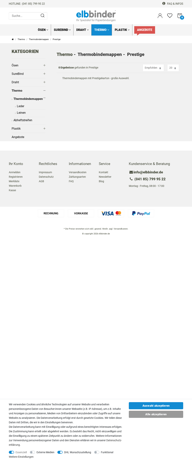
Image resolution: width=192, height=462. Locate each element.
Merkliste (14, 181)
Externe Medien (45, 452)
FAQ (71, 181)
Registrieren (16, 176)
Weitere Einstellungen (21, 456)
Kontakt (103, 172)
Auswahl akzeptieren (156, 405)
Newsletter (105, 176)
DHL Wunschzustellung (77, 452)
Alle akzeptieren (155, 414)
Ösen (42, 30)
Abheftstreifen (23, 120)
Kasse (12, 190)
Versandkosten (77, 172)
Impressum (45, 172)
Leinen (21, 112)
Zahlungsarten (77, 176)
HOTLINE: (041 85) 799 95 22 (27, 3)
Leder (20, 106)
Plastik (121, 30)
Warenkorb (15, 185)
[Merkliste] (169, 17)
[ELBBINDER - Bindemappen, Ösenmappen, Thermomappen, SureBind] (96, 15)
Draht (81, 30)
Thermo (100, 30)
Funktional (107, 452)
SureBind (61, 30)
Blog (101, 181)
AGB (41, 181)
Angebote (144, 30)
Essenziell (21, 452)
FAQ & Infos (174, 3)
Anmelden (14, 172)
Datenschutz (46, 176)
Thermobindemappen (39, 39)
